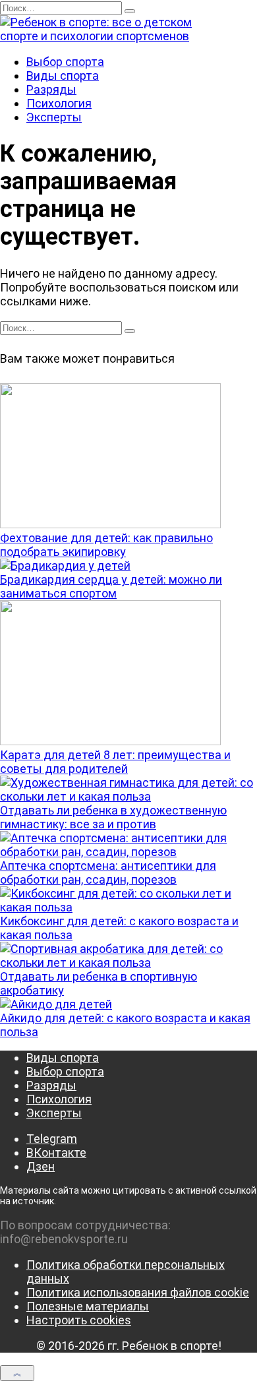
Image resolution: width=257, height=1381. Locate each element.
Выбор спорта (65, 62)
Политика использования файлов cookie (137, 1292)
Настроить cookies (78, 1320)
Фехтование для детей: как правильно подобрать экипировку (106, 545)
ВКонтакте (56, 1152)
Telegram (51, 1139)
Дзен (40, 1166)
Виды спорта (62, 75)
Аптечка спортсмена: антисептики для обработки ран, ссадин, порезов (108, 872)
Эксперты (54, 117)
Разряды (51, 89)
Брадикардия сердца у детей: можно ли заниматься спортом (111, 586)
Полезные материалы (87, 1306)
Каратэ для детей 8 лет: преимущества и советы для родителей (115, 762)
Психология (59, 103)
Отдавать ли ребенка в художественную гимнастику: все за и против (113, 817)
